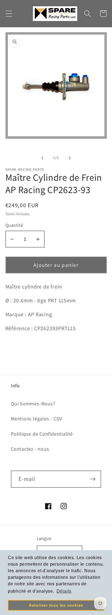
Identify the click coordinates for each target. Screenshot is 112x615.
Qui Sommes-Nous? (33, 403)
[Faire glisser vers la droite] (70, 158)
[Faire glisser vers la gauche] (42, 158)
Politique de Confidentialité (42, 433)
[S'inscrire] (93, 479)
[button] (9, 13)
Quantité (14, 225)
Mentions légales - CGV (36, 418)
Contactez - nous (30, 448)
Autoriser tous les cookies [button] (56, 605)
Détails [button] (64, 591)
